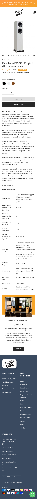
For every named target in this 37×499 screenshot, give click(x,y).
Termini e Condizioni (8, 382)
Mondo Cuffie (24, 391)
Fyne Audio (6, 59)
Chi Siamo (23, 428)
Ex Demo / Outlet (25, 418)
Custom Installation (26, 407)
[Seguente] (34, 55)
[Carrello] (34, 13)
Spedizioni (5, 385)
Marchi (22, 411)
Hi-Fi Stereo (23, 384)
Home (22, 381)
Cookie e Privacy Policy (8, 379)
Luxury (22, 404)
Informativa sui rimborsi (9, 389)
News (22, 424)
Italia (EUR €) (7, 477)
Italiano (16, 477)
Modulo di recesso (7, 392)
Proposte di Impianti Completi (26, 396)
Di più (18, 349)
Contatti (22, 421)
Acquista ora (18, 104)
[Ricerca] (7, 13)
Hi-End (22, 400)
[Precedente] (3, 55)
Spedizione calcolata (16, 72)
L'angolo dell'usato (25, 414)
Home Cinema (24, 388)
